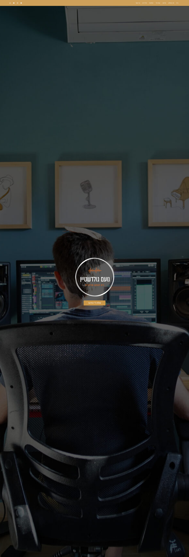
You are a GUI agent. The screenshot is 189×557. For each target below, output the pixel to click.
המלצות (151, 3)
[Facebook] (21, 3)
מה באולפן (171, 3)
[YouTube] (13, 3)
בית (177, 3)
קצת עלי (158, 3)
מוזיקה (164, 3)
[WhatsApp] (10, 3)
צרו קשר (138, 3)
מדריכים (144, 3)
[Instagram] (17, 3)
